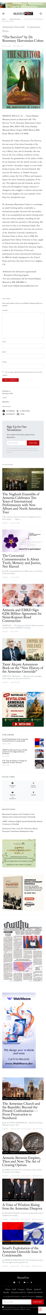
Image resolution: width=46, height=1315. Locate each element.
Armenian (5, 1098)
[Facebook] (14, 1282)
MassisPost (5, 402)
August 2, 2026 (6, 744)
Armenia (5, 1153)
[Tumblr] (31, 1282)
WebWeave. (39, 1296)
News (5, 31)
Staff (14, 1289)
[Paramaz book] (23, 892)
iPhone (29, 1289)
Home (4, 19)
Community (33, 27)
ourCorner (27, 1243)
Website (4, 362)
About (7, 1289)
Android (37, 1289)
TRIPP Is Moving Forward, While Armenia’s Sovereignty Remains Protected (14, 752)
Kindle (6, 1292)
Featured (21, 1098)
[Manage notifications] (40, 1309)
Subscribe (33, 443)
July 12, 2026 (5, 765)
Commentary (14, 1098)
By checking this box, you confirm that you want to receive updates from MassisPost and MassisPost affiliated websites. (22, 450)
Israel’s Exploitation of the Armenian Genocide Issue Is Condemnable (15, 740)
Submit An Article (35, 1292)
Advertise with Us (18, 1292)
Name (4, 342)
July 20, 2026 (6, 756)
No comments (8, 46)
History (28, 1153)
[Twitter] (19, 1282)
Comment (5, 310)
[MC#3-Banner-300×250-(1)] (23, 709)
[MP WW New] (19, 1030)
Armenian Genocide (14, 19)
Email (4, 352)
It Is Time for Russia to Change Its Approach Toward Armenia (14, 762)
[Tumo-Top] (23, 5)
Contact (21, 1289)
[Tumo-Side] (19, 853)
